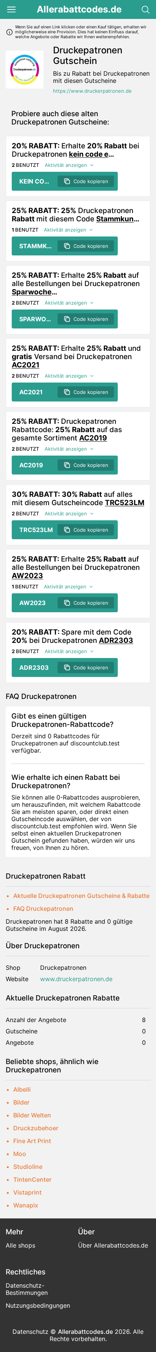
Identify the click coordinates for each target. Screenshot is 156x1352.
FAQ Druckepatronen (43, 908)
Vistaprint (27, 1192)
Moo (19, 1154)
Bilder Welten (32, 1115)
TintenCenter (32, 1179)
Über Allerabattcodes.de (113, 1245)
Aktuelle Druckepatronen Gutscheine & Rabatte (81, 895)
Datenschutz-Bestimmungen (27, 1289)
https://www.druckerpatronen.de (92, 91)
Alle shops (20, 1245)
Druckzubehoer (35, 1128)
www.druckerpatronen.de (76, 979)
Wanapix (25, 1205)
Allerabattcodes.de (79, 9)
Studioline (27, 1166)
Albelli (22, 1089)
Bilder (21, 1102)
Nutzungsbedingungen (38, 1305)
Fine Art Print (32, 1141)
